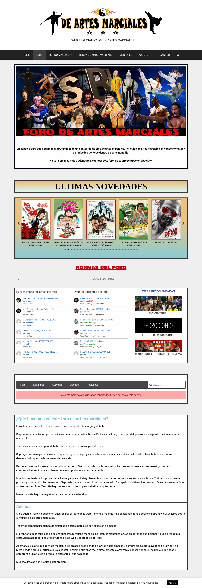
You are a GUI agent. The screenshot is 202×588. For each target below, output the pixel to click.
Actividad (57, 384)
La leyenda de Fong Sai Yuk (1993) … (39, 330)
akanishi (29, 322)
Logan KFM (30, 312)
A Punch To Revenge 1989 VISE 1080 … (97, 320)
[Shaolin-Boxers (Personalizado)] (133, 238)
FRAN (28, 333)
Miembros (38, 384)
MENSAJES (126, 54)
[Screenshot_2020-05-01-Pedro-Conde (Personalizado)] (158, 325)
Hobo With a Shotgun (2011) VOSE (95, 352)
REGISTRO (164, 54)
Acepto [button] (172, 583)
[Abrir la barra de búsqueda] (177, 55)
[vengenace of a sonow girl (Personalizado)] (101, 238)
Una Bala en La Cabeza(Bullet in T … (39, 309)
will (27, 344)
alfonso (86, 312)
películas (61, 478)
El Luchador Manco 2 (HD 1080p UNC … (40, 320)
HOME (26, 54)
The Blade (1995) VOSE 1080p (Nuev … (40, 352)
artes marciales (35, 426)
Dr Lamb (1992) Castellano (92, 341)
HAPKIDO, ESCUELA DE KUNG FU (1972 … (41, 298)
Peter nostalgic (89, 322)
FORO (39, 54)
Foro (23, 384)
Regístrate (92, 384)
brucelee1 (30, 301)
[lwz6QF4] (158, 303)
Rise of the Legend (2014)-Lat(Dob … (96, 309)
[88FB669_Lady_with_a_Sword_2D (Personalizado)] (35, 238)
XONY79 (87, 333)
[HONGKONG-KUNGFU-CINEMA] (158, 346)
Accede (74, 384)
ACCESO (143, 54)
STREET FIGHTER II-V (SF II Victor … (96, 330)
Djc (84, 355)
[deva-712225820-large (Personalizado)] (166, 238)
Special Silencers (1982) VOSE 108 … (39, 341)
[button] (18, 223)
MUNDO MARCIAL (59, 54)
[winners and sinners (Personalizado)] (68, 238)
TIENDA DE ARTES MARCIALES (96, 54)
